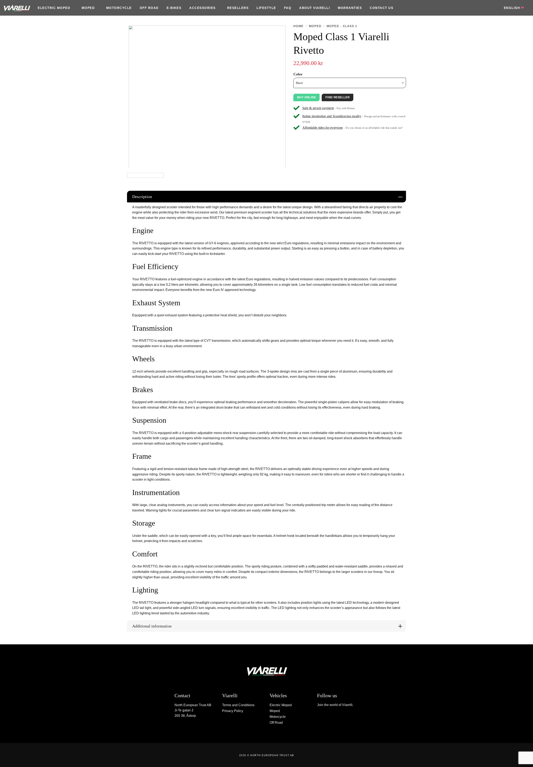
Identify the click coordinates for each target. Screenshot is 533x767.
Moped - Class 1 (342, 26)
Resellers (238, 8)
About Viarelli (314, 8)
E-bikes (174, 8)
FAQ (287, 8)
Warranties (350, 8)
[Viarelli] (16, 8)
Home (298, 26)
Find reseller (337, 97)
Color (298, 74)
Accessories (202, 8)
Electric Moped (54, 8)
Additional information (152, 626)
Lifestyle (266, 8)
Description (142, 196)
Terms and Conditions (238, 705)
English (512, 8)
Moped (88, 8)
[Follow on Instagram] (323, 716)
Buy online (306, 97)
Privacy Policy (232, 711)
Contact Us (381, 8)
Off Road (149, 8)
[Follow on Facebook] (319, 716)
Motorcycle (119, 8)
